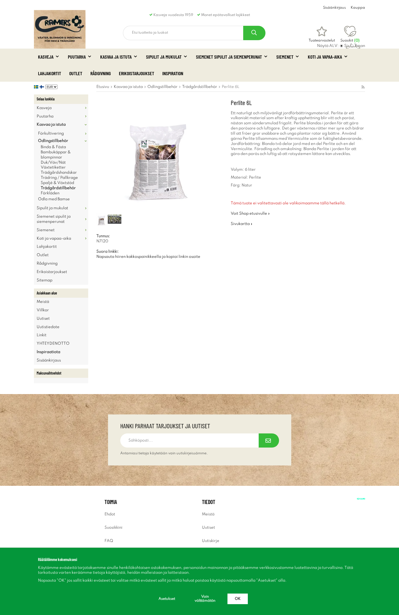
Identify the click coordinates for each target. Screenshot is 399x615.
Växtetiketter (53, 167)
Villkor (43, 310)
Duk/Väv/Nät (53, 162)
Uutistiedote (48, 327)
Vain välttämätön (205, 599)
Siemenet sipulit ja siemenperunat (229, 57)
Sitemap (44, 280)
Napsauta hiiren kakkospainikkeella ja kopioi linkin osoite (148, 257)
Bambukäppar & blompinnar (56, 154)
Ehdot (109, 514)
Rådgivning (100, 73)
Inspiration (172, 73)
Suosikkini (113, 528)
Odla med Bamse (54, 199)
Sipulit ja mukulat (164, 57)
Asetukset (167, 599)
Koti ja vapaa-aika (325, 57)
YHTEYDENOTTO (53, 343)
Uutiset (43, 319)
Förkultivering (51, 133)
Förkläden (50, 193)
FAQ (108, 541)
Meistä (43, 302)
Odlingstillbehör (53, 141)
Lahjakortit (49, 73)
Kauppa (358, 7)
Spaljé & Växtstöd (57, 183)
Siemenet (284, 57)
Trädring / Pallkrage (59, 178)
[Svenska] (37, 87)
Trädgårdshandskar (59, 173)
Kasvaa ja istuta (116, 57)
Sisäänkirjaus (334, 7)
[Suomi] (42, 87)
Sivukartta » (241, 224)
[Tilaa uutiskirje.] (269, 440)
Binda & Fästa (53, 147)
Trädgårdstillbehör (58, 188)
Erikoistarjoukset (136, 73)
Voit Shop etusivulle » (250, 213)
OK (237, 599)
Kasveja (45, 57)
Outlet (75, 73)
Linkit (41, 335)
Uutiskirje (210, 541)
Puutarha (77, 57)
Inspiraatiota (48, 352)
